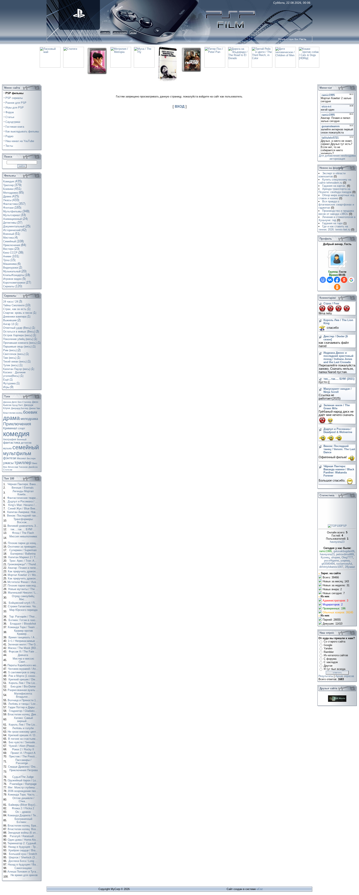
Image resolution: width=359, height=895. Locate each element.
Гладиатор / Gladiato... (23, 710)
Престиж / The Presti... (23, 756)
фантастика (11, 442)
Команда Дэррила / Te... (23, 815)
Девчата (23, 655)
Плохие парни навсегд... (23, 585)
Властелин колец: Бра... (23, 825)
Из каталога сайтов (336, 655)
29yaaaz (350, 566)
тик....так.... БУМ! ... (23, 529)
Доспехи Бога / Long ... (23, 861)
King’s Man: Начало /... (23, 505)
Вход (133, 32)
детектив (26, 442)
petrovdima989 (345, 554)
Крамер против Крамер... (23, 632)
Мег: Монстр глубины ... (23, 787)
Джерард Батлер (19, 408)
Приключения (17, 423)
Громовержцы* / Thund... (23, 564)
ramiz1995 (325, 551)
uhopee (335, 557)
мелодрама (29, 419)
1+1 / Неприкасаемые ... (23, 640)
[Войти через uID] (323, 280)
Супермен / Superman (23, 550)
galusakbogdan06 (343, 551)
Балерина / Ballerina (23, 553)
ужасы (8, 463)
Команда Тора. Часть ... (23, 794)
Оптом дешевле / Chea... (23, 800)
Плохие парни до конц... (23, 543)
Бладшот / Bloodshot (23, 623)
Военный (21, 439)
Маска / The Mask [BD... (23, 648)
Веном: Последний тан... (23, 515)
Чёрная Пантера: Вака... (23, 484)
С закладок (331, 662)
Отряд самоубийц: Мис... (23, 598)
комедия (16, 434)
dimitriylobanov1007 (331, 566)
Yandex (328, 648)
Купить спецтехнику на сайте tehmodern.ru (334, 181)
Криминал (10, 428)
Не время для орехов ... (24, 877)
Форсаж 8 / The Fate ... (23, 651)
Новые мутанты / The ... (23, 589)
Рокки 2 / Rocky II (23, 749)
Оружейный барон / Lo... (23, 780)
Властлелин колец (12, 413)
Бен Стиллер (24, 402)
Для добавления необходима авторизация (337, 157)
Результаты (325, 676)
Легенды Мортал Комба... (23, 493)
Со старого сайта (334, 641)
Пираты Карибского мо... (23, 665)
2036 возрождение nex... (23, 791)
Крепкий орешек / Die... (23, 679)
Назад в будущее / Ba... (23, 864)
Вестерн (31, 458)
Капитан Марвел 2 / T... (23, 557)
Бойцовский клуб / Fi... (23, 602)
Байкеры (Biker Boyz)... (23, 804)
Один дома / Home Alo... (23, 839)
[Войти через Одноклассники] (337, 287)
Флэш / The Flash (23, 532)
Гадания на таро (332, 223)
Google (328, 645)
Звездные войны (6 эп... (23, 832)
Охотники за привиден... (23, 546)
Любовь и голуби (23, 728)
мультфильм (17, 453)
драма (11, 418)
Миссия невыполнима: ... (23, 538)
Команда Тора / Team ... (23, 627)
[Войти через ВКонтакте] (330, 280)
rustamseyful (344, 563)
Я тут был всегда (334, 669)
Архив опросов (344, 676)
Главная (105, 32)
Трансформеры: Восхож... (23, 521)
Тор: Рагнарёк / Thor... (23, 616)
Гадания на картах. (334, 185)
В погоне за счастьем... (23, 738)
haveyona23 (337, 541)
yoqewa (345, 560)
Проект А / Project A (23, 752)
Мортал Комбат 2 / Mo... (23, 574)
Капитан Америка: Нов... (23, 512)
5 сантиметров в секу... (23, 672)
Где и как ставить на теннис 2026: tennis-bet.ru (334, 228)
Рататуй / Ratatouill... (23, 836)
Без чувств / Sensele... (23, 742)
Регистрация (120, 32)
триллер (22, 462)
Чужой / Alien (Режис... (23, 745)
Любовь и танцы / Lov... (23, 703)
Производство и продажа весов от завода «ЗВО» (336, 212)
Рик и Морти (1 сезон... (23, 675)
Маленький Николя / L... (23, 592)
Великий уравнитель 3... (23, 525)
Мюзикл (21, 458)
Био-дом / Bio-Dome (23, 686)
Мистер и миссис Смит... (23, 660)
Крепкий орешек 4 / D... (23, 735)
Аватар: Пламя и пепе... (23, 567)
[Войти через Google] (351, 279)
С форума (330, 658)
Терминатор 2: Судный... (23, 843)
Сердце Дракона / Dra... (23, 766)
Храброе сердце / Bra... (23, 850)
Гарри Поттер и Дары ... (23, 707)
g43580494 (328, 563)
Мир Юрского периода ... (23, 611)
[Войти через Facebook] (337, 280)
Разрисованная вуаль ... (23, 690)
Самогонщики (23, 868)
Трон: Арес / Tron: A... (23, 560)
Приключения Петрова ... (23, 772)
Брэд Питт (17, 405)
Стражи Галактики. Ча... (23, 606)
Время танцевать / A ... (23, 637)
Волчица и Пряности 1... (23, 700)
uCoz (260, 889)
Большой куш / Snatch (23, 853)
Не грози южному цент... (23, 731)
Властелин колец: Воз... (23, 829)
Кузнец (325, 557)
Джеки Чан (34, 408)
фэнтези (9, 458)
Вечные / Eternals (23, 487)
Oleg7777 (347, 557)
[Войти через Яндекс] (344, 280)
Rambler (329, 652)
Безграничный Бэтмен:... (23, 820)
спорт (21, 428)
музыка (7, 448)
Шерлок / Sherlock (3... (23, 857)
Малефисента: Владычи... (23, 695)
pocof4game (331, 560)
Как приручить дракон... (23, 571)
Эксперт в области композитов (331, 175)
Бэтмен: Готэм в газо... (23, 620)
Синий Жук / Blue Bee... (23, 508)
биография (9, 439)
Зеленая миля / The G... (23, 644)
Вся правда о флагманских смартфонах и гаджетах (336, 204)
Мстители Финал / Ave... (23, 582)
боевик (30, 412)
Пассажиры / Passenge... (23, 761)
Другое (328, 665)
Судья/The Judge (23, 776)
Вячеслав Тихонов (18, 467)
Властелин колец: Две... (23, 714)
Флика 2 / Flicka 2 (23, 808)
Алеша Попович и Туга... (23, 871)
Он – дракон (23, 811)
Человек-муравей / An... (23, 668)
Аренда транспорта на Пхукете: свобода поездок (335, 190)
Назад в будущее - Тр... (23, 846)
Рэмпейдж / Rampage (23, 783)
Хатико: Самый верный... (23, 719)
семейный (25, 447)
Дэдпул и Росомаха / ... (23, 501)
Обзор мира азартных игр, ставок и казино (336, 197)
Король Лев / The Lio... (23, 683)
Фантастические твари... (23, 497)
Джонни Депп (10, 402)
